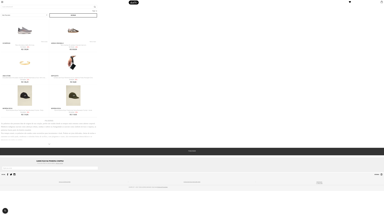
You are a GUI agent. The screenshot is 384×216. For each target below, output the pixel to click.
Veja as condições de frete (64, 182)
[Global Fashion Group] (65, 189)
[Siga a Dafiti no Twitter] (10, 175)
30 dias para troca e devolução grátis (192, 182)
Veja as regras (59, 163)
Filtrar (73, 15)
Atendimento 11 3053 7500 (319, 182)
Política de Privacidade (162, 187)
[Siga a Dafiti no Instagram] (14, 175)
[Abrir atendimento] (5, 211)
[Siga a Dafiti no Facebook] (7, 175)
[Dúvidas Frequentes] (380, 175)
